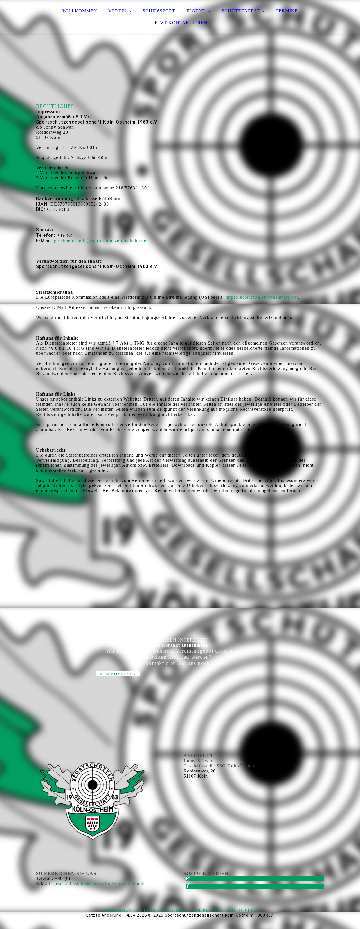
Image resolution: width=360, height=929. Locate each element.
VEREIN (117, 10)
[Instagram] (188, 878)
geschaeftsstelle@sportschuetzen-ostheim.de (100, 240)
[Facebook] (187, 886)
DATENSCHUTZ (244, 910)
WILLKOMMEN (79, 10)
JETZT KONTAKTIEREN (180, 22)
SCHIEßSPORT (159, 10)
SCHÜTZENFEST (241, 10)
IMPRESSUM (208, 910)
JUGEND (196, 10)
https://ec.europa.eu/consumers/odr (262, 297)
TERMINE (287, 10)
